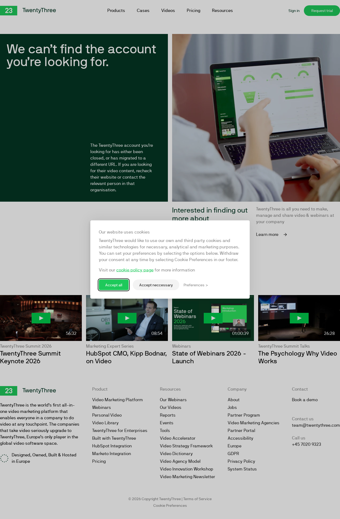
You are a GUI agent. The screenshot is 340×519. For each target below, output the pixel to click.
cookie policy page (135, 270)
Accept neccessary (156, 285)
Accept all (113, 285)
